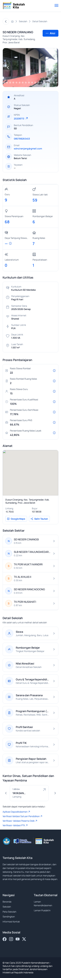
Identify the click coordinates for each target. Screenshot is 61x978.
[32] (54, 82)
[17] (7, 82)
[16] (4, 82)
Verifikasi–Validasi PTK (14, 825)
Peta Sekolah (9, 911)
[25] (32, 82)
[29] (44, 82)
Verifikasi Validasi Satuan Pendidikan (21, 816)
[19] (13, 82)
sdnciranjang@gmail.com (28, 148)
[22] (23, 82)
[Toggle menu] (56, 6)
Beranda (7, 901)
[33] (57, 82)
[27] (38, 82)
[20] (16, 82)
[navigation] (8, 67)
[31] (51, 82)
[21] (19, 82)
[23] (26, 82)
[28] (41, 82)
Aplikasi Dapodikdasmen (15, 811)
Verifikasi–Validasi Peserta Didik (19, 820)
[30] (47, 82)
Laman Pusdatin (42, 910)
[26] (35, 82)
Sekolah (7, 906)
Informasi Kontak (11, 921)
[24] (29, 82)
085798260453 (22, 138)
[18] (10, 82)
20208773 (19, 118)
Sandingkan (9, 916)
